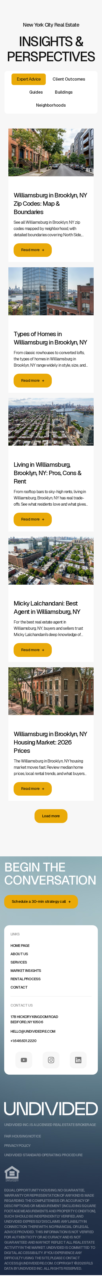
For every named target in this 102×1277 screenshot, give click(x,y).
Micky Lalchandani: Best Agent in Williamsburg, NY (47, 607)
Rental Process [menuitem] (25, 979)
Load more (51, 816)
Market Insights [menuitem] (25, 970)
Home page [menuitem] (19, 945)
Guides (36, 92)
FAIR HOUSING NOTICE (22, 1136)
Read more (30, 249)
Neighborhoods (51, 105)
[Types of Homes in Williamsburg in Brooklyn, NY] (51, 296)
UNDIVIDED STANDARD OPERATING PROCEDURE (43, 1154)
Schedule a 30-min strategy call (39, 901)
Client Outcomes (69, 79)
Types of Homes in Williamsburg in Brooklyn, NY (50, 338)
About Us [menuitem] (19, 954)
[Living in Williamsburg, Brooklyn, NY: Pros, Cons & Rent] (51, 426)
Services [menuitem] (18, 962)
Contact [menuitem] (18, 987)
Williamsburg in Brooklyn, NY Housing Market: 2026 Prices (50, 742)
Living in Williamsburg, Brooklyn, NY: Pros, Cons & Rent (47, 473)
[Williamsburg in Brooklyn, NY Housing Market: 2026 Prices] (51, 696)
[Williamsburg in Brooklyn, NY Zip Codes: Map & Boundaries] (51, 157)
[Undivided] (51, 1114)
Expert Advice (29, 79)
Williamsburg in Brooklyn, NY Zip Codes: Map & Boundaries (50, 203)
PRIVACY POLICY (17, 1145)
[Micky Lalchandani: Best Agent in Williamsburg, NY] (51, 565)
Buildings (64, 92)
